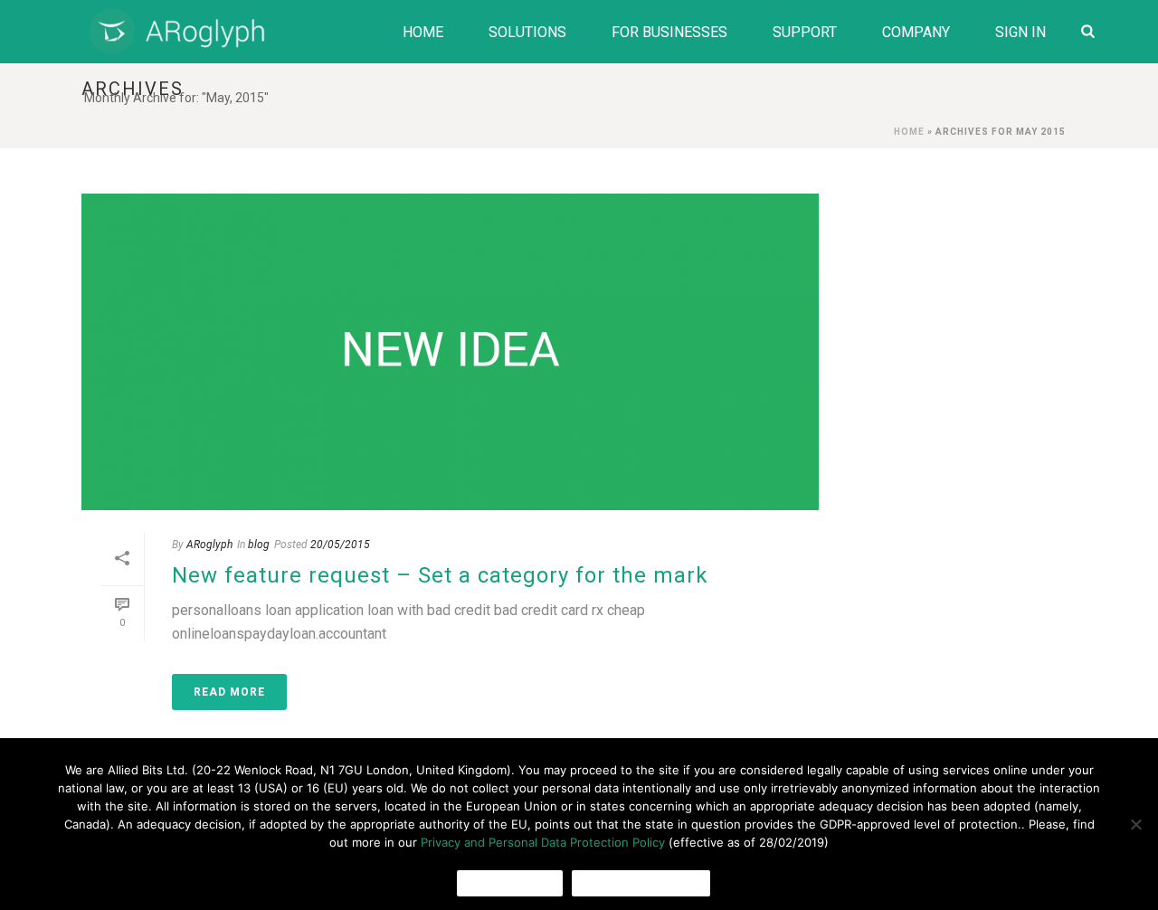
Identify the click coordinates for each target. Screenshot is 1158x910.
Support (805, 32)
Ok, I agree (510, 883)
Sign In (1020, 32)
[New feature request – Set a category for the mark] (450, 352)
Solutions (527, 32)
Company (916, 32)
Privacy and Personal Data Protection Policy (543, 842)
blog (259, 544)
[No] (1135, 824)
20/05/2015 (340, 544)
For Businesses (669, 32)
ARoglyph (209, 544)
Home (423, 32)
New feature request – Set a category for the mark (440, 575)
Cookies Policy (641, 883)
